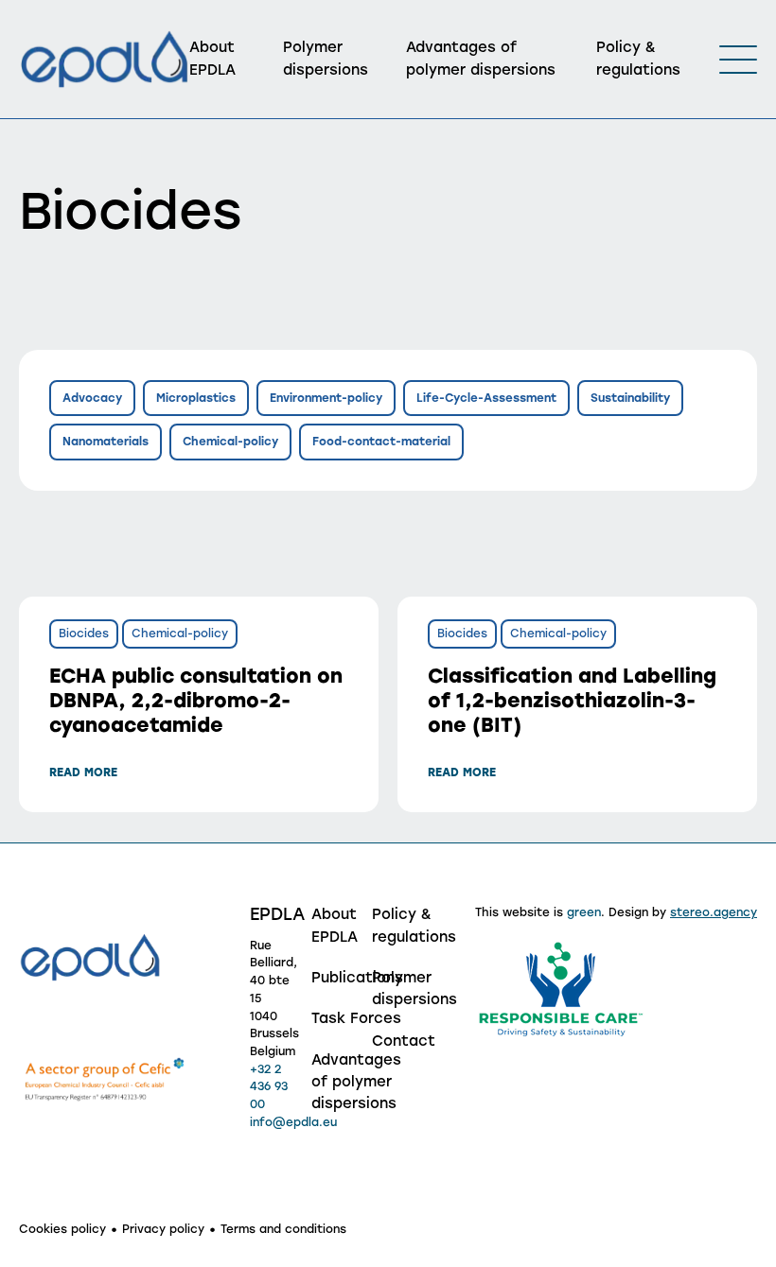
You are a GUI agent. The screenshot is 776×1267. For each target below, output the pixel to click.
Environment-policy (326, 398)
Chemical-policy (230, 441)
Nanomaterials (105, 441)
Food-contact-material (381, 441)
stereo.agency (713, 912)
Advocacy (92, 398)
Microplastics (196, 398)
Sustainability (630, 398)
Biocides (84, 633)
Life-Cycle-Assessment (486, 398)
